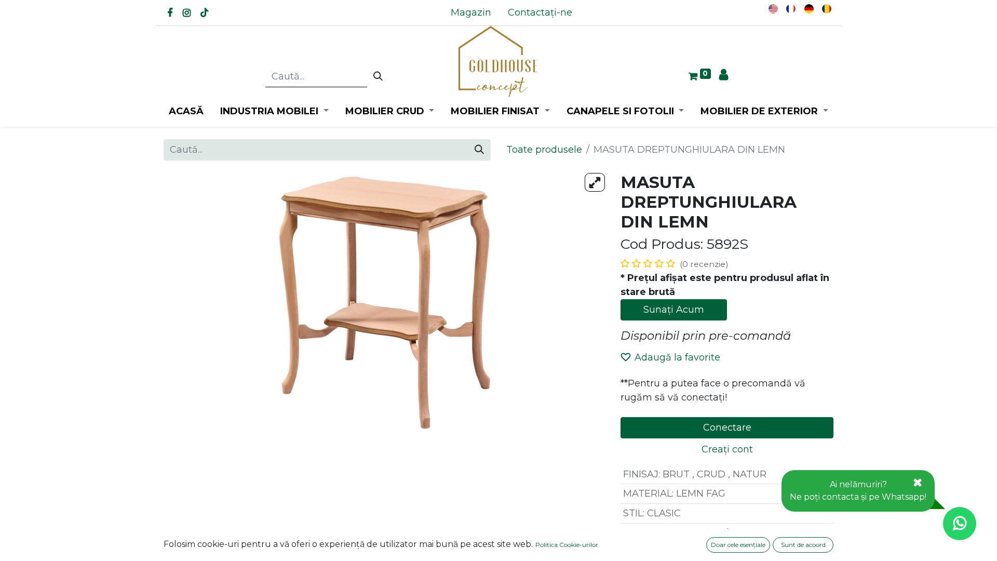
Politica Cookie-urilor (566, 545)
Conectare (727, 427)
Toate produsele (544, 149)
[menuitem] (471, 13)
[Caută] (378, 76)
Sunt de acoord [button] (803, 545)
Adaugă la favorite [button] (677, 357)
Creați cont (727, 449)
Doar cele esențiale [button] (738, 545)
